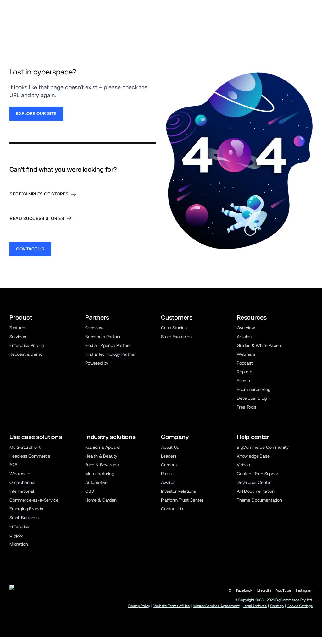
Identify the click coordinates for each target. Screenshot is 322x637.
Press (166, 473)
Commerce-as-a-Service (33, 499)
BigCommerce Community (262, 447)
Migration (18, 543)
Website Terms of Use (171, 606)
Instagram (304, 590)
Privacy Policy (139, 606)
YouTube (283, 590)
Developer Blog (252, 398)
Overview (94, 327)
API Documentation (256, 491)
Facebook (244, 590)
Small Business (24, 517)
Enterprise (19, 526)
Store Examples (176, 336)
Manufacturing (99, 473)
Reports (244, 371)
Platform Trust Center (182, 499)
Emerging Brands (26, 508)
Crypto (16, 535)
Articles (244, 336)
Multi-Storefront (25, 447)
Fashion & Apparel (102, 447)
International (21, 491)
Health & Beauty (101, 456)
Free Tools (246, 406)
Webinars (246, 354)
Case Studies (174, 327)
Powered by (96, 362)
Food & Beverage (102, 464)
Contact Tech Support (258, 473)
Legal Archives (255, 606)
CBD (89, 491)
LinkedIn (264, 590)
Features (17, 327)
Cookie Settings (299, 606)
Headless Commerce (29, 456)
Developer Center (254, 482)
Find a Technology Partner (110, 354)
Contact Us (172, 508)
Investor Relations (178, 491)
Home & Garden (101, 499)
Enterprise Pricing (26, 345)
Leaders (169, 456)
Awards (168, 482)
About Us (170, 447)
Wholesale (19, 473)
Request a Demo (25, 354)
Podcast (245, 362)
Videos (243, 464)
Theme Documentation (259, 499)
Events (243, 380)
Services (17, 336)
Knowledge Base (253, 456)
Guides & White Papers (259, 345)
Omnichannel (22, 482)
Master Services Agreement (216, 606)
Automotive (96, 482)
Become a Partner (103, 336)
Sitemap (277, 606)
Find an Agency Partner (108, 345)
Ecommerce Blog (253, 389)
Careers (169, 464)
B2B (13, 464)
